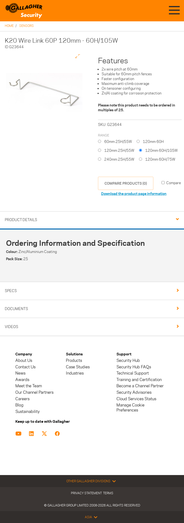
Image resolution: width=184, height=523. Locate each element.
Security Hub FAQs (133, 367)
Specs (11, 290)
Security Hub (128, 360)
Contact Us (25, 367)
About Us (23, 360)
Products (74, 360)
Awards (22, 379)
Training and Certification (139, 379)
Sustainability (27, 411)
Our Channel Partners (34, 392)
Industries (75, 373)
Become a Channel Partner (140, 385)
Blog (19, 405)
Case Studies (78, 367)
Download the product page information (134, 193)
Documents (16, 308)
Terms (108, 493)
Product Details (21, 219)
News (20, 373)
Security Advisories (133, 392)
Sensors (26, 26)
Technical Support (132, 373)
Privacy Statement (86, 493)
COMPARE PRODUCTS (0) (125, 183)
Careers (22, 398)
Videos (11, 326)
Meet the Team (28, 385)
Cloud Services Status (136, 398)
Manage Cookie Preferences (130, 408)
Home (9, 26)
